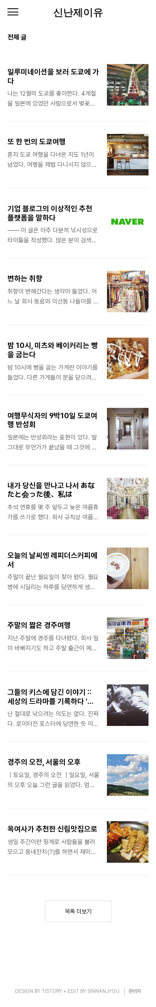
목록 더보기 (78, 911)
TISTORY (52, 991)
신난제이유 (78, 12)
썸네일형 (132, 38)
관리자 (135, 991)
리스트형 (144, 38)
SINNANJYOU (103, 991)
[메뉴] (13, 12)
